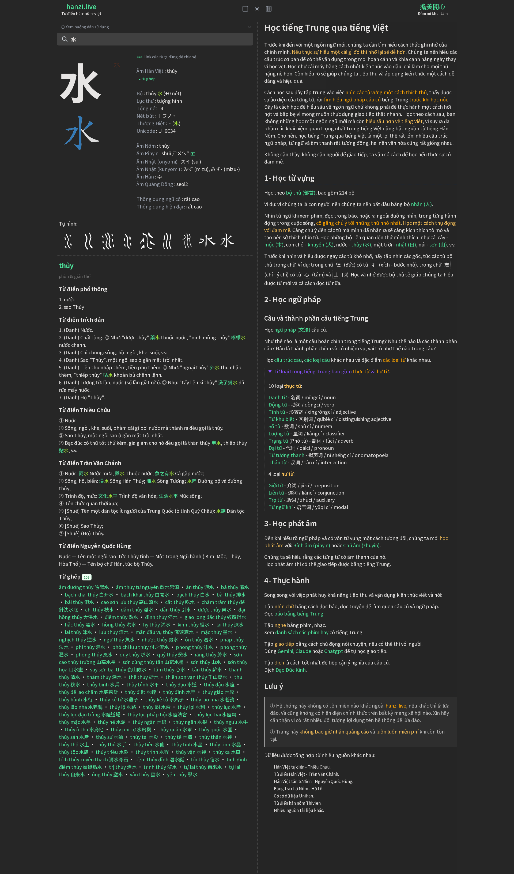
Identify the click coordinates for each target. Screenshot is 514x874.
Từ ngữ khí (281, 506)
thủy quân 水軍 (175, 729)
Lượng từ (279, 433)
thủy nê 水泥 (112, 721)
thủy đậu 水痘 (219, 684)
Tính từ (277, 411)
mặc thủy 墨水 (216, 631)
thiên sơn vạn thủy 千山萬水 (196, 676)
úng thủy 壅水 (107, 774)
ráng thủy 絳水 (211, 654)
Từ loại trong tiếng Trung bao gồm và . (332, 371)
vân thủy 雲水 (145, 774)
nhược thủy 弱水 (160, 639)
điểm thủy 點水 (121, 616)
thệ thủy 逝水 (143, 676)
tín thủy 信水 (205, 759)
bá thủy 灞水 (235, 586)
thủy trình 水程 (152, 751)
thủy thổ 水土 (74, 744)
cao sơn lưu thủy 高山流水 (129, 601)
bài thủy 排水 (231, 594)
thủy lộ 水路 (122, 706)
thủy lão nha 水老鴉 (212, 699)
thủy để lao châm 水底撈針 (88, 691)
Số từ (274, 426)
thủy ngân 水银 (190, 721)
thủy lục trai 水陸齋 (215, 714)
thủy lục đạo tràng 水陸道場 (89, 714)
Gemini (285, 650)
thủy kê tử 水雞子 (119, 699)
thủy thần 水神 (215, 736)
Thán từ (277, 462)
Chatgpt (333, 650)
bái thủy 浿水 (79, 601)
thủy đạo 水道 (181, 684)
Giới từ (276, 485)
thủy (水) (361, 244)
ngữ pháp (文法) (292, 329)
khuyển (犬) (321, 244)
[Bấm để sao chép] (139, 56)
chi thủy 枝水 (99, 609)
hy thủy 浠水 (157, 624)
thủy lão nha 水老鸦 (81, 706)
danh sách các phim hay (301, 632)
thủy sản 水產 (74, 736)
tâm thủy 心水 (169, 669)
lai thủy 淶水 (78, 631)
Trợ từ (275, 499)
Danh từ (278, 397)
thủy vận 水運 (191, 751)
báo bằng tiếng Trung (298, 613)
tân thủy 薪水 (207, 669)
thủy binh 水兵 (103, 684)
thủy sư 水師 (109, 736)
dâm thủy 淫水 (137, 609)
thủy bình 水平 (142, 684)
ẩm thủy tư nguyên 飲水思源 (147, 586)
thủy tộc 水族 (74, 751)
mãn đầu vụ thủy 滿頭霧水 (164, 631)
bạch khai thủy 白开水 (89, 594)
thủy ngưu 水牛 (231, 721)
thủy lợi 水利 (191, 706)
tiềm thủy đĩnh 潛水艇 (159, 759)
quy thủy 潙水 (135, 654)
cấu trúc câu (288, 359)
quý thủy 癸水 (172, 654)
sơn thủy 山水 (206, 661)
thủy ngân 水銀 (149, 721)
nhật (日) (406, 244)
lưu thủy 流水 (113, 631)
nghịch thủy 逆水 (78, 639)
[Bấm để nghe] (193, 154)
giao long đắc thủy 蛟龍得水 (215, 616)
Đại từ (275, 447)
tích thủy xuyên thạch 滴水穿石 (93, 759)
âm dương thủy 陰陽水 (84, 586)
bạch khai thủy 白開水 (144, 594)
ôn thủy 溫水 (199, 639)
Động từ (278, 404)
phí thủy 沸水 (90, 646)
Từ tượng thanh (286, 454)
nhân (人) (421, 203)
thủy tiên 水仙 (148, 744)
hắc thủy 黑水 (80, 624)
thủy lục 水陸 (226, 706)
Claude (303, 650)
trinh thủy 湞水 (160, 766)
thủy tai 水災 (144, 736)
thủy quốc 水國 (215, 729)
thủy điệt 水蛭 (140, 691)
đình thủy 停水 (161, 616)
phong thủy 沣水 (194, 646)
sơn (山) (438, 244)
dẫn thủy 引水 (175, 609)
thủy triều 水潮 (112, 751)
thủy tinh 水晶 (225, 744)
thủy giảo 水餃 (218, 691)
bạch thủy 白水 (193, 594)
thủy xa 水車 (226, 751)
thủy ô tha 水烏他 (84, 729)
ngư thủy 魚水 (119, 639)
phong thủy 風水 (94, 654)
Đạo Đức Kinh (290, 669)
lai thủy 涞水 (230, 624)
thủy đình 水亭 (179, 691)
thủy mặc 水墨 (75, 721)
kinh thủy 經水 (193, 624)
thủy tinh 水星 (187, 744)
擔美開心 (432, 6)
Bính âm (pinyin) (311, 545)
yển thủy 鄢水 (182, 774)
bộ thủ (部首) (300, 192)
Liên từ (276, 492)
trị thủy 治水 (123, 766)
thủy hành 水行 (76, 699)
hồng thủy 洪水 (119, 624)
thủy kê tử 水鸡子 (164, 699)
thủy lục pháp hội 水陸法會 (157, 714)
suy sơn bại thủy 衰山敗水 (118, 669)
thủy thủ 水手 (111, 744)
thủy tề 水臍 (178, 736)
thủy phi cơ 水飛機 (131, 729)
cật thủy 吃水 (180, 601)
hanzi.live (81, 6)
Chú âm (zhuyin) (361, 545)
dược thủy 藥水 (214, 609)
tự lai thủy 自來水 (203, 766)
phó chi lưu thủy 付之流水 (140, 646)
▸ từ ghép (147, 78)
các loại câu (317, 359)
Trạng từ (278, 440)
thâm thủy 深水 (104, 676)
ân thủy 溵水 (200, 586)
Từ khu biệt (281, 418)
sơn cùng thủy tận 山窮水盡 (153, 661)
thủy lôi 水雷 (157, 706)
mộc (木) (274, 244)
